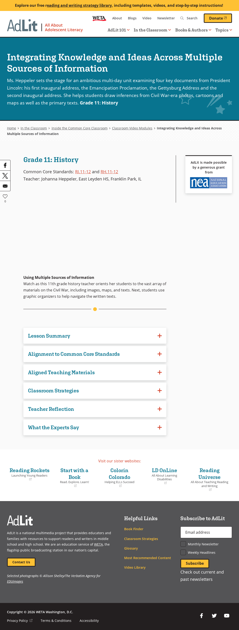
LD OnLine (160, 476)
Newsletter (166, 18)
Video (146, 18)
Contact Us (21, 562)
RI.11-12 (83, 171)
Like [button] (5, 196)
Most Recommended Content (147, 558)
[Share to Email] (5, 186)
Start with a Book (71, 477)
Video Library (135, 567)
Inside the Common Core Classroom (80, 128)
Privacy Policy (19, 620)
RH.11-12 (109, 171)
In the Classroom (34, 128)
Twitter (214, 616)
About (117, 18)
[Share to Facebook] (5, 165)
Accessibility (89, 620)
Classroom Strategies (141, 539)
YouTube (227, 616)
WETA (99, 18)
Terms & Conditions (56, 620)
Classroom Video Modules (132, 128)
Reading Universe (208, 479)
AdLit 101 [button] (117, 30)
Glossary (131, 548)
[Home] (45, 28)
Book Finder (133, 529)
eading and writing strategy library (79, 5)
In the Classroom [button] (150, 30)
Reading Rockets (29, 474)
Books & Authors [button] (191, 30)
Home (11, 128)
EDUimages (15, 581)
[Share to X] (5, 175)
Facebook (202, 616)
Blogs (132, 18)
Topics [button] (221, 30)
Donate (220, 18)
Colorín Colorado (116, 477)
